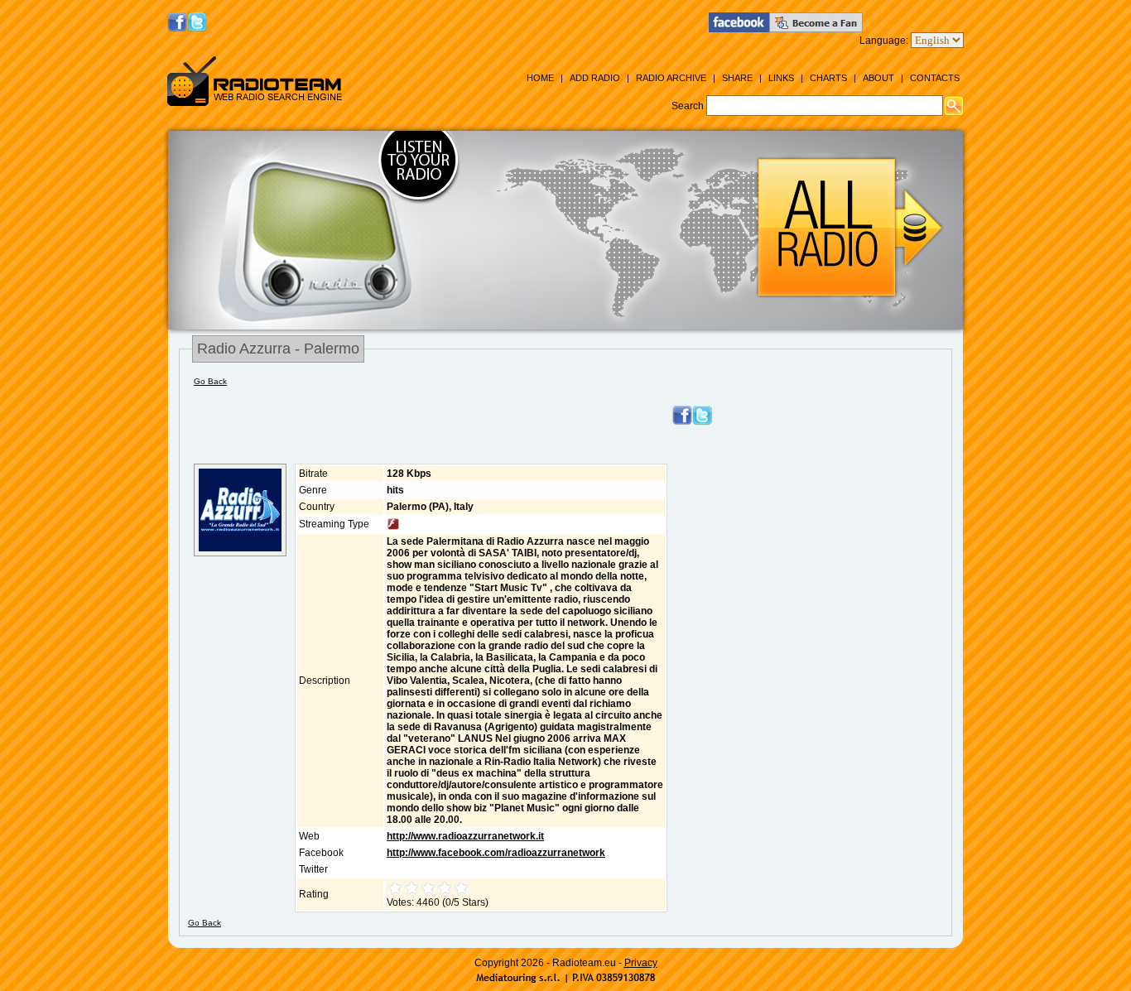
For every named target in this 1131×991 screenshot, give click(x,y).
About (878, 78)
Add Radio (595, 78)
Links (781, 78)
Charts (828, 78)
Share (737, 78)
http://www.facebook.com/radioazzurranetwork (496, 853)
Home (540, 78)
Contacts (935, 78)
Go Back (210, 381)
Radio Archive (671, 78)
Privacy (640, 963)
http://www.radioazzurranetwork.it (465, 836)
